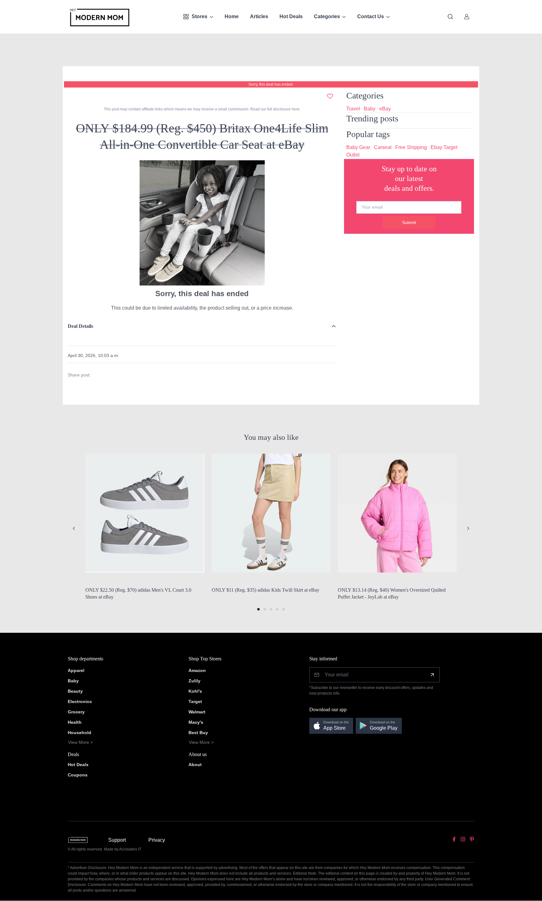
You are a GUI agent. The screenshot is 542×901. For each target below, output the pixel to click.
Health (75, 722)
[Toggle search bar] (450, 16)
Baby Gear (358, 147)
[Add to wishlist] (330, 96)
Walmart (197, 711)
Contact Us (370, 16)
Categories (327, 16)
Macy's (196, 722)
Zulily (194, 680)
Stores (199, 16)
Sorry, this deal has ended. (271, 84)
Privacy (156, 840)
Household (79, 732)
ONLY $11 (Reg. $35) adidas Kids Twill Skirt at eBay (265, 590)
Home (232, 16)
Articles (259, 16)
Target (195, 701)
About (195, 764)
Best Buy (198, 732)
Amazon (197, 670)
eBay (385, 108)
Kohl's (195, 691)
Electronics (80, 701)
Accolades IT (130, 849)
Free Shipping (411, 147)
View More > (80, 742)
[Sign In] (466, 16)
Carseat (382, 147)
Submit (409, 222)
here (295, 109)
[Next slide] (468, 528)
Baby (369, 108)
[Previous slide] (74, 528)
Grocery (76, 711)
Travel (353, 108)
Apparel (76, 670)
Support (117, 840)
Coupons (78, 774)
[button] (258, 609)
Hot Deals (291, 16)
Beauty (75, 691)
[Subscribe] (432, 675)
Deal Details (80, 326)
